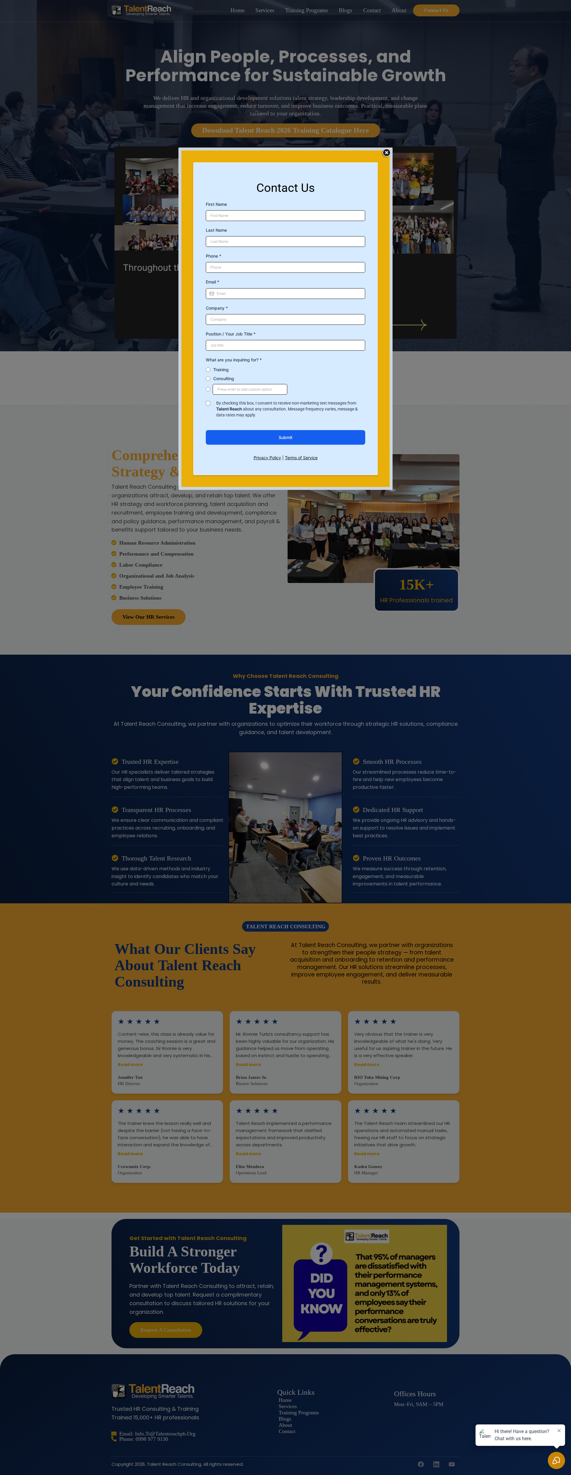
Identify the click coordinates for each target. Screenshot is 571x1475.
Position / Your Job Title (230, 333)
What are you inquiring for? (234, 359)
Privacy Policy (267, 457)
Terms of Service (301, 457)
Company (217, 308)
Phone (213, 255)
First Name (216, 204)
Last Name (216, 230)
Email (212, 281)
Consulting (223, 378)
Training (221, 369)
